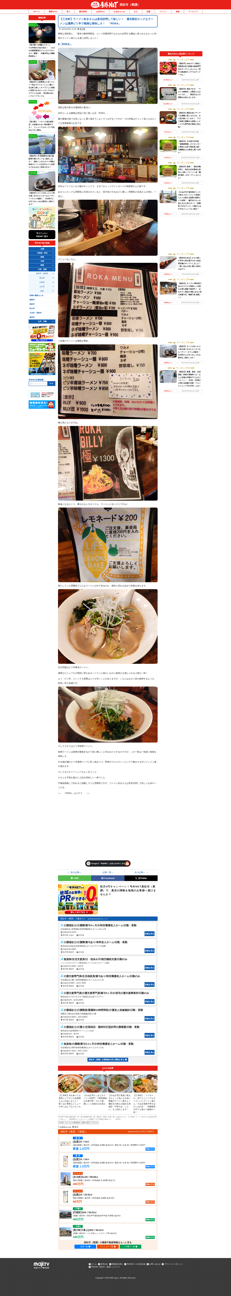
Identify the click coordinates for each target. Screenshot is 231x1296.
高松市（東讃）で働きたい (73, 918)
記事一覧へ (108, 872)
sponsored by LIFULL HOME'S (141, 1131)
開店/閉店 (83, 11)
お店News (100, 11)
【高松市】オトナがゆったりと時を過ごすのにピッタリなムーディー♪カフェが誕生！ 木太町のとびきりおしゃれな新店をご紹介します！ (190, 352)
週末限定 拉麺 (79, 1122)
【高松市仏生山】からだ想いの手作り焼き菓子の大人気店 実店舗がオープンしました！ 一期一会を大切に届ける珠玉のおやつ (190, 263)
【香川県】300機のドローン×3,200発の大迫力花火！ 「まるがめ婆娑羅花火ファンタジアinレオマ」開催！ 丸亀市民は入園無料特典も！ (42, 50)
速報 (178, 11)
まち (136, 11)
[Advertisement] (181, 33)
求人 (68, 11)
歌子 (76, 1127)
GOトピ (36, 11)
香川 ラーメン (92, 1122)
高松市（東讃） (130, 4)
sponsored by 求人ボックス (98, 919)
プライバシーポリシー (173, 1264)
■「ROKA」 (65, 44)
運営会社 (104, 1264)
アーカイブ (193, 11)
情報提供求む (117, 1264)
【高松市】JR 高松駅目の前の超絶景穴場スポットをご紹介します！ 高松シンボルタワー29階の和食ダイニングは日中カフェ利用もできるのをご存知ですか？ (42, 161)
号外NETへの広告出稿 (136, 1264)
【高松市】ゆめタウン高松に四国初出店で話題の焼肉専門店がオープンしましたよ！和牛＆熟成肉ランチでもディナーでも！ (189, 69)
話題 (148, 11)
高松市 (32, 304)
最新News (53, 11)
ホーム (94, 1264)
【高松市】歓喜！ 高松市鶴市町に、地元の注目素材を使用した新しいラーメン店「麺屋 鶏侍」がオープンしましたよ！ (189, 172)
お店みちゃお (119, 11)
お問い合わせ (154, 1264)
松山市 (32, 308)
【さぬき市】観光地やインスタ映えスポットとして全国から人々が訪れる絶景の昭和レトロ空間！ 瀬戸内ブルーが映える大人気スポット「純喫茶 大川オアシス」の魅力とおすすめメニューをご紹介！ (189, 200)
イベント (163, 11)
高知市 (32, 317)
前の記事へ (76, 872)
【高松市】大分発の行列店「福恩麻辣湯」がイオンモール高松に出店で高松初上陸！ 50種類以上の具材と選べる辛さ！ (190, 146)
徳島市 (32, 300)
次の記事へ (139, 872)
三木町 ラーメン (65, 1122)
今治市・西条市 (36, 313)
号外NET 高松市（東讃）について (105, 1267)
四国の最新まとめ (36, 295)
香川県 (82, 29)
